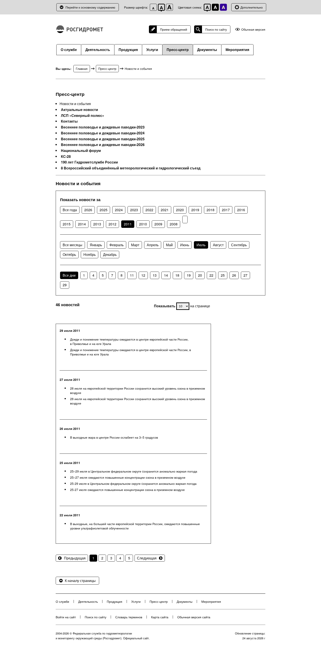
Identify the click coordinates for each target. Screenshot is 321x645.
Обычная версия (253, 29)
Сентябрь (239, 244)
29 (65, 284)
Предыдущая (75, 558)
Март (135, 244)
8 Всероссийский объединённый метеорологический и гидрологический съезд (130, 168)
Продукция (128, 49)
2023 (134, 209)
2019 (195, 209)
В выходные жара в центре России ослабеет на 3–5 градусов (114, 437)
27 (245, 275)
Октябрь (69, 254)
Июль (201, 244)
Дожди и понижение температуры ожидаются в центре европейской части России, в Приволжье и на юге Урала (129, 341)
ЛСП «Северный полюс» (82, 115)
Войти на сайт (66, 617)
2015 (67, 224)
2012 (112, 224)
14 (166, 275)
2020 (180, 209)
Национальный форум (81, 150)
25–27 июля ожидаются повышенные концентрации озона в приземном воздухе (127, 477)
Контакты (69, 121)
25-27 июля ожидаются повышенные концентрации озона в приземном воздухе (127, 489)
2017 (226, 209)
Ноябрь (89, 254)
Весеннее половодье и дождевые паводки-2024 (103, 133)
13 (155, 275)
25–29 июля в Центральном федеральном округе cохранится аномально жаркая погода (133, 471)
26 (234, 275)
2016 (241, 209)
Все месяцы (72, 244)
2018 (210, 209)
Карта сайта (159, 617)
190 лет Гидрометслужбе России (89, 162)
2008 (174, 224)
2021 (165, 209)
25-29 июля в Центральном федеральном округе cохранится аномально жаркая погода (133, 483)
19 (189, 275)
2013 (97, 224)
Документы (207, 49)
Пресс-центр (178, 49)
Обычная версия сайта (193, 617)
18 (177, 275)
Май (169, 244)
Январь (96, 244)
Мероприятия (237, 49)
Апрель (153, 244)
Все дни (69, 275)
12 (143, 275)
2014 (82, 224)
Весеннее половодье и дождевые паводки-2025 (103, 139)
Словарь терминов (128, 617)
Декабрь (110, 254)
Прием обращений (173, 29)
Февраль (116, 244)
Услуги (152, 49)
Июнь (184, 244)
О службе (69, 49)
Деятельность (97, 49)
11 (132, 275)
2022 (149, 209)
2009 (158, 224)
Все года (70, 209)
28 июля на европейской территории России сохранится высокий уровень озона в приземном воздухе (137, 390)
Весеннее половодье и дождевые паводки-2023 (103, 127)
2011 (128, 224)
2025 (103, 209)
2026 (88, 209)
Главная (82, 68)
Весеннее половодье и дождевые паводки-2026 (103, 144)
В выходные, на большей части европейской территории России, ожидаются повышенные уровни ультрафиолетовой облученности (135, 526)
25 (223, 275)
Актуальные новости (79, 109)
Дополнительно (251, 7)
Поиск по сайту (216, 29)
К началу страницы (80, 580)
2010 (143, 224)
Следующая (147, 558)
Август (218, 244)
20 (200, 275)
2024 (119, 209)
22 (211, 275)
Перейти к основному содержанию (90, 7)
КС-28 (66, 156)
